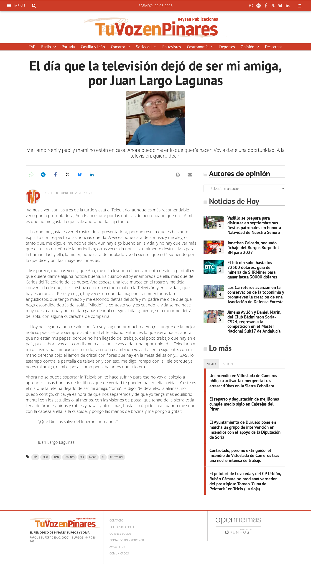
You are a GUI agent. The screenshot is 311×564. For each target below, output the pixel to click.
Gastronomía (198, 46)
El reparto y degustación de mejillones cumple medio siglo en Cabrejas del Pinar (244, 404)
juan (56, 457)
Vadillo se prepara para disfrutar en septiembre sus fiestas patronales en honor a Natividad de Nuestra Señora (254, 225)
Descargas (273, 46)
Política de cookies (123, 527)
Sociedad (144, 46)
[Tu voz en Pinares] (155, 27)
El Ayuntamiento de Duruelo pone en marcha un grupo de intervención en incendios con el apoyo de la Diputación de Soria (244, 429)
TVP (32, 46)
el (103, 457)
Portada (68, 46)
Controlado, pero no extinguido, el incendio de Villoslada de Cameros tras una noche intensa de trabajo (244, 455)
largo (93, 457)
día (35, 457)
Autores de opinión (239, 173)
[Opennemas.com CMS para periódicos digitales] (238, 525)
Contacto (116, 520)
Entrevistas (171, 46)
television (116, 457)
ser (82, 457)
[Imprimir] (177, 174)
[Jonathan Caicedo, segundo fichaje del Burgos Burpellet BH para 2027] (214, 247)
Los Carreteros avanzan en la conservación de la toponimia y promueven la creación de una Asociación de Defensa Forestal (256, 294)
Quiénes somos (120, 534)
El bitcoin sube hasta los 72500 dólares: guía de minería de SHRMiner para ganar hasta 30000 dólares (252, 270)
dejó (45, 457)
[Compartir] (252, 5)
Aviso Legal (118, 547)
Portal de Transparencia (127, 540)
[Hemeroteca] (299, 5)
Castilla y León (93, 46)
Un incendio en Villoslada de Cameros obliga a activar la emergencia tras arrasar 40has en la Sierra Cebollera (243, 380)
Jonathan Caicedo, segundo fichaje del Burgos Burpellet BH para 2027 (253, 247)
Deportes (227, 46)
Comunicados (119, 553)
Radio (46, 46)
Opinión (248, 46)
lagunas (69, 457)
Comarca (118, 46)
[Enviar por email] (189, 174)
